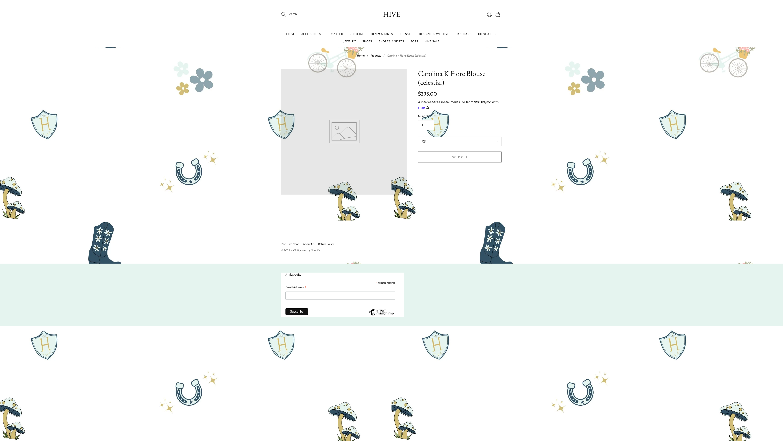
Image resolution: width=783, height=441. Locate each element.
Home (290, 34)
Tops (414, 41)
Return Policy (326, 244)
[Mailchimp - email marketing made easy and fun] (381, 315)
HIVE (391, 14)
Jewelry (350, 41)
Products (375, 55)
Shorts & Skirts (391, 41)
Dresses (406, 34)
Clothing (357, 34)
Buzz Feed (335, 34)
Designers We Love (434, 34)
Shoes (367, 41)
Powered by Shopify (308, 250)
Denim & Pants (382, 34)
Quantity (424, 116)
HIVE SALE (432, 41)
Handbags (464, 34)
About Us (308, 244)
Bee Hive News (290, 244)
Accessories (311, 34)
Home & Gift (487, 34)
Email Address (295, 287)
